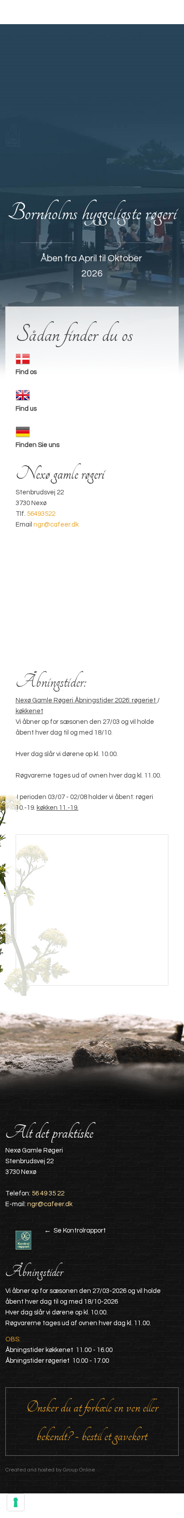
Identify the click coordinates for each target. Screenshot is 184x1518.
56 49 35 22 (48, 1193)
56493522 (41, 513)
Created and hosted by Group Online (50, 1470)
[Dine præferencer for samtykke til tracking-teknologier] (15, 1502)
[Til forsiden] (92, 109)
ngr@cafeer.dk (56, 524)
